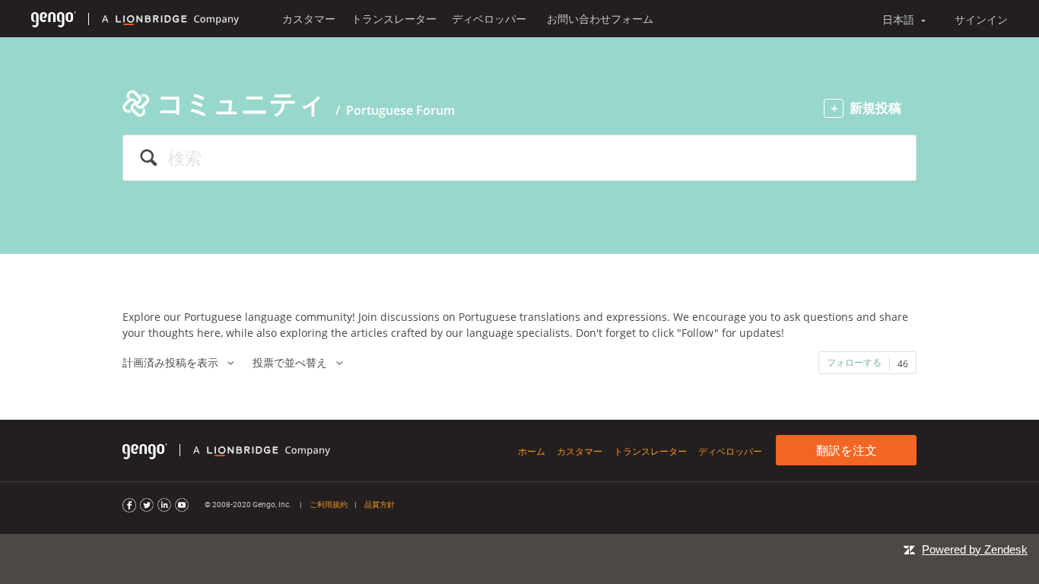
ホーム (531, 451)
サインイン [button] (981, 19)
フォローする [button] (854, 362)
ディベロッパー (489, 18)
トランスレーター (394, 18)
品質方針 (379, 504)
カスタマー (308, 18)
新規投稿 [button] (875, 107)
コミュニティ (241, 103)
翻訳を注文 (846, 450)
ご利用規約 (329, 504)
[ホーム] (53, 18)
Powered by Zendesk (975, 549)
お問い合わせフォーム (600, 18)
